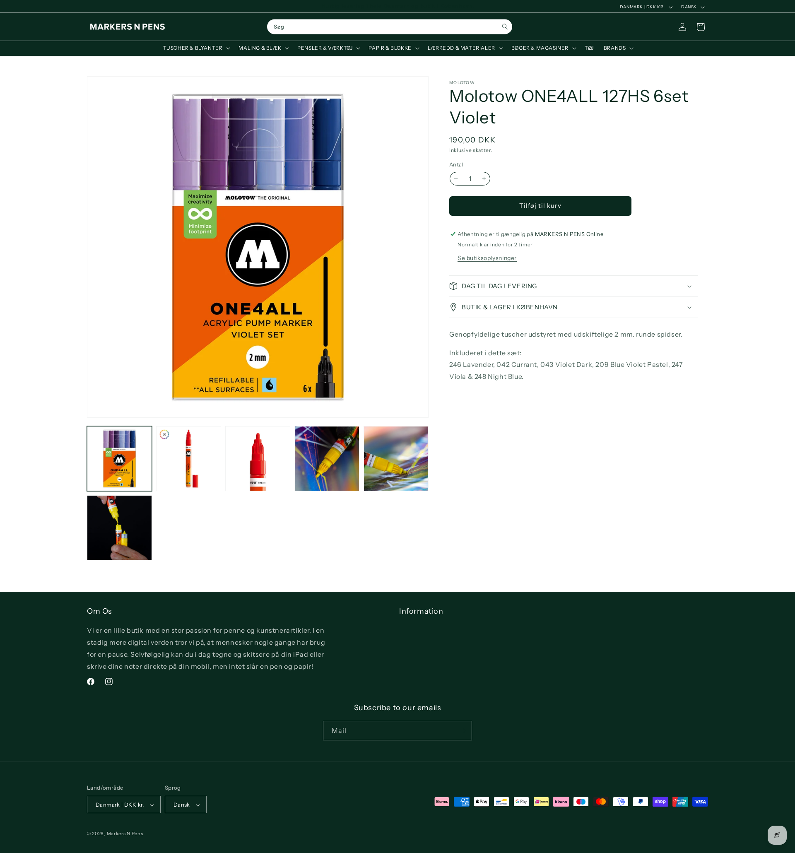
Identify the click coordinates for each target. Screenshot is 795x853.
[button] (196, 48)
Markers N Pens (125, 834)
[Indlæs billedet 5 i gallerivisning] (396, 458)
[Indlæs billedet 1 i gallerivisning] (119, 458)
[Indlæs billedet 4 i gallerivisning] (326, 458)
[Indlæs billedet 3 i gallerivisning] (257, 458)
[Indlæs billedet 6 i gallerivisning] (119, 527)
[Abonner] (462, 730)
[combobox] (389, 26)
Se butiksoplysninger (487, 258)
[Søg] (505, 26)
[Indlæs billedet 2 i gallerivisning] (188, 458)
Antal (456, 164)
